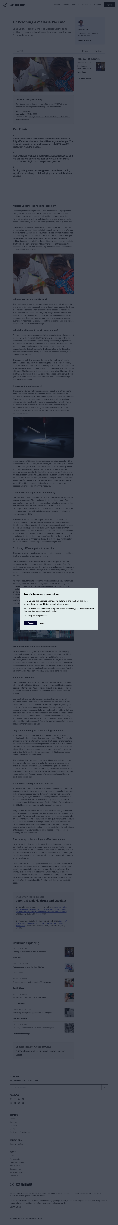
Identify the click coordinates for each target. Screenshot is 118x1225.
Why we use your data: (38, 615)
